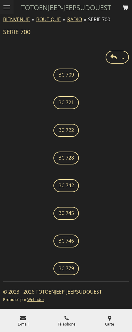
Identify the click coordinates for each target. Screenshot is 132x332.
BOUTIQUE (48, 19)
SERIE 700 (99, 19)
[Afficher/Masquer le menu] (7, 7)
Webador (35, 299)
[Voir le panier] (125, 7)
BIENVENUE (16, 19)
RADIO (74, 19)
